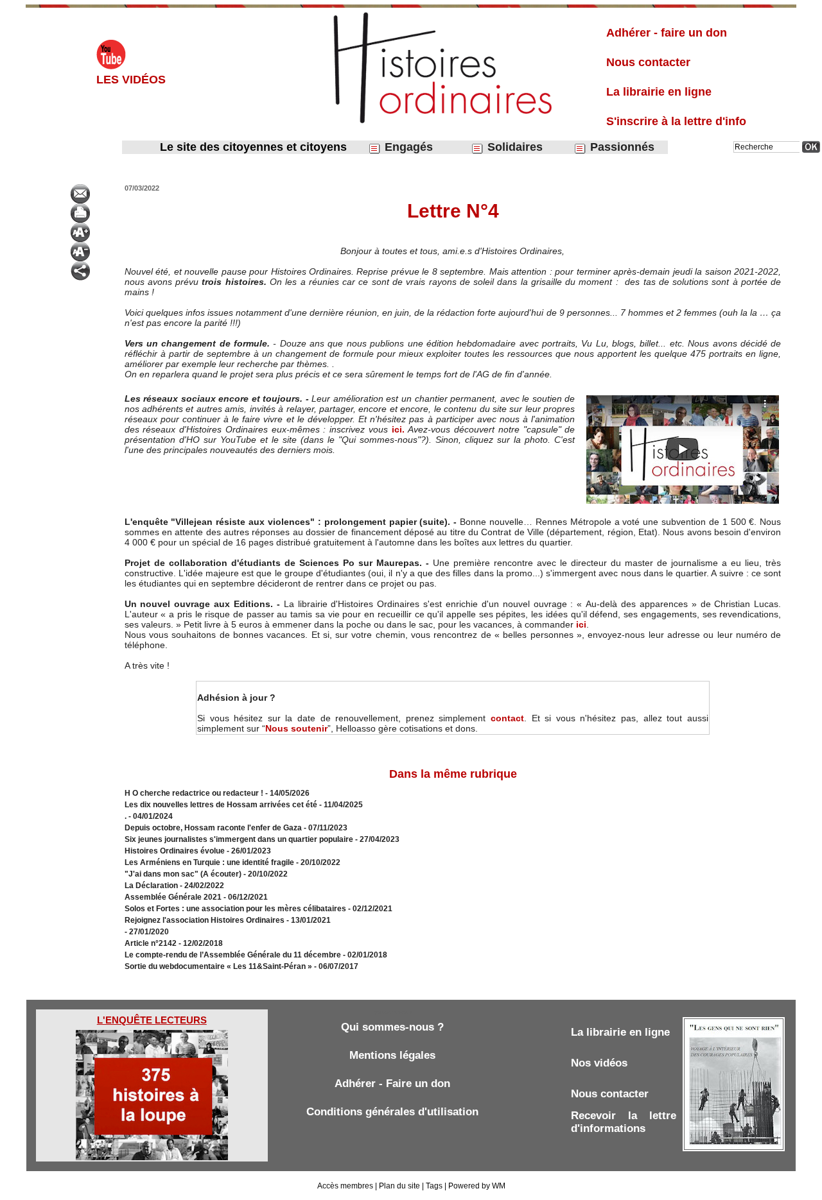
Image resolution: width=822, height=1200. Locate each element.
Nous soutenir (296, 728)
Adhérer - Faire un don (392, 1083)
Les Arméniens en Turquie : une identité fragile (209, 862)
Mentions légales (392, 1055)
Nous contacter (648, 62)
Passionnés (620, 147)
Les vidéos (131, 79)
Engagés (407, 147)
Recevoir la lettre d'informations (623, 1122)
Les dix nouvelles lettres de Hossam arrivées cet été (221, 804)
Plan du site (399, 1185)
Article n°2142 (151, 943)
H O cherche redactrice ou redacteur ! (194, 793)
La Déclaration (151, 885)
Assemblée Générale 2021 (174, 897)
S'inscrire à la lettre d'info (676, 121)
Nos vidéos (599, 1063)
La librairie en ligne (659, 91)
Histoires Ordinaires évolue (175, 850)
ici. (400, 429)
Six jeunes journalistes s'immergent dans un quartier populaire (239, 839)
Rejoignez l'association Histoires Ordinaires (204, 920)
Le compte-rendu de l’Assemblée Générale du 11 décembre (233, 954)
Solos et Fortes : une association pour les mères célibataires (235, 908)
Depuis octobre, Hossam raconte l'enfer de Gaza (213, 827)
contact (507, 718)
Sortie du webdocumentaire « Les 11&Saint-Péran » (219, 966)
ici (581, 624)
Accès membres (345, 1185)
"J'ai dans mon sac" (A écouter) (183, 874)
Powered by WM (476, 1185)
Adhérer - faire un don (666, 32)
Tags (434, 1185)
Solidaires (513, 147)
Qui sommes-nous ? (392, 1027)
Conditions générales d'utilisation (392, 1112)
